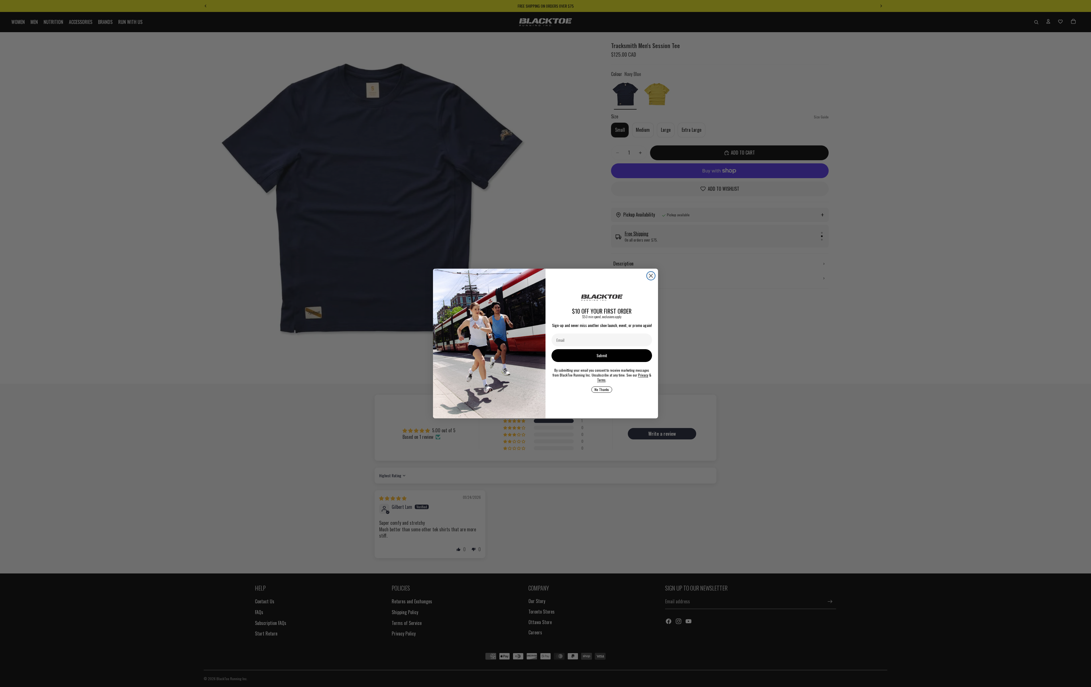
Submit (601, 355)
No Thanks (601, 389)
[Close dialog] (651, 275)
